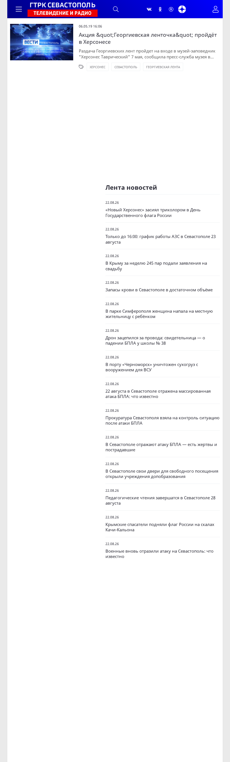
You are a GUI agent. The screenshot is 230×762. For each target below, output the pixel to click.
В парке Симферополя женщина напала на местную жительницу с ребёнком (159, 313)
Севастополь (125, 67)
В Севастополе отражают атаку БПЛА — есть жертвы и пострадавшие (161, 447)
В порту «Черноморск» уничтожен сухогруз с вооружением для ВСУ (151, 367)
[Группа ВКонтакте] (149, 9)
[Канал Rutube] (171, 9)
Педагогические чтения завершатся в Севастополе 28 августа (160, 500)
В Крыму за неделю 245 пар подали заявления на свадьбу (156, 265)
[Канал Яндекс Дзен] (182, 9)
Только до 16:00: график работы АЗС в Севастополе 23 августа (160, 239)
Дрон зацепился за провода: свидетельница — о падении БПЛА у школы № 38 (155, 340)
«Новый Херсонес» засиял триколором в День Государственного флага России (153, 212)
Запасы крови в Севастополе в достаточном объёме (159, 289)
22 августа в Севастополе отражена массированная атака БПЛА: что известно (158, 393)
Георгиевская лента (163, 67)
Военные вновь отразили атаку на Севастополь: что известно (159, 553)
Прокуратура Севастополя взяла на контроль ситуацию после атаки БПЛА (162, 420)
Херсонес (97, 67)
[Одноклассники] (160, 9)
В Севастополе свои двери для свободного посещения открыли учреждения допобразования (161, 473)
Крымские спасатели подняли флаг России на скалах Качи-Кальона (159, 527)
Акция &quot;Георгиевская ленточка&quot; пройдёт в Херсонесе (148, 38)
